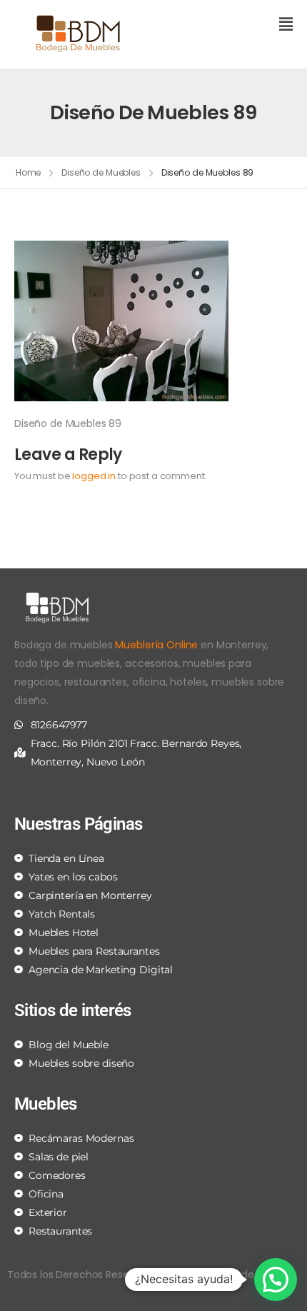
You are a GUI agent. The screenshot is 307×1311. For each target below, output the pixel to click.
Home (28, 172)
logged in (94, 476)
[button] (228, 25)
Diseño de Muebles (101, 172)
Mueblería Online (156, 645)
